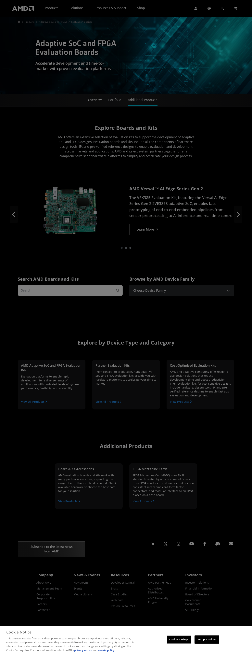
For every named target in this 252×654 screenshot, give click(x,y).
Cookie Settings (178, 639)
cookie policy (106, 650)
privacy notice (83, 650)
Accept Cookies (206, 639)
